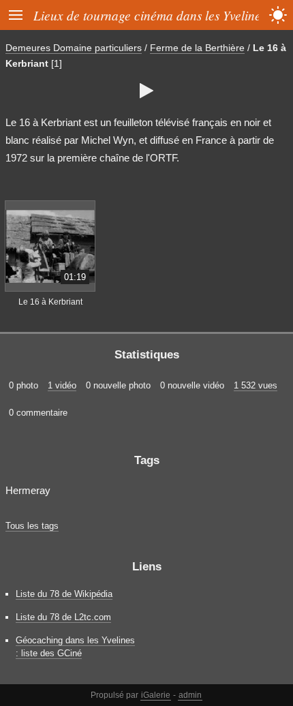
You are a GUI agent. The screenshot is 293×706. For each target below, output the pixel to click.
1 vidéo (62, 385)
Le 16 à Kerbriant (50, 302)
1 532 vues (255, 385)
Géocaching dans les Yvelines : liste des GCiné (75, 646)
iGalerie (155, 695)
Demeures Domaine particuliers (73, 47)
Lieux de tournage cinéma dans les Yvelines (149, 15)
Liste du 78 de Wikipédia (64, 594)
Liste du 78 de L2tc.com (63, 617)
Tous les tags (32, 526)
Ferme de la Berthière (197, 47)
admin (190, 695)
